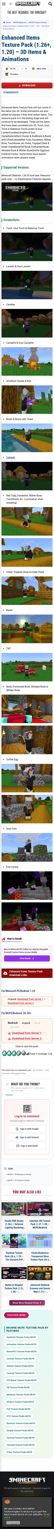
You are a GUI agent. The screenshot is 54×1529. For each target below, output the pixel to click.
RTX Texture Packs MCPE (19, 1416)
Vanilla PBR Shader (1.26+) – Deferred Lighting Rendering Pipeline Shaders (14, 1224)
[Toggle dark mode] (11, 4)
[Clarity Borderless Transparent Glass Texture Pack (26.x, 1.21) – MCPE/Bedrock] (39, 1241)
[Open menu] (4, 4)
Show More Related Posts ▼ (27, 1303)
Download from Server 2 (26, 1038)
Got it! (13, 1523)
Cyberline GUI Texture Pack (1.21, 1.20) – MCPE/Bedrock (39, 1224)
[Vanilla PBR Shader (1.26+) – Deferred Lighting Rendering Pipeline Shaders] (14, 1209)
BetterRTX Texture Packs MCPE (22, 1351)
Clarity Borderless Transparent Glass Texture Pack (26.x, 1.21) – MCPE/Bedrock (39, 1256)
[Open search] (50, 4)
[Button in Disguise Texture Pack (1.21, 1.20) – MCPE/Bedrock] (14, 1273)
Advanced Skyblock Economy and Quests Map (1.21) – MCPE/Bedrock (40, 1288)
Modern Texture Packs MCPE (20, 1402)
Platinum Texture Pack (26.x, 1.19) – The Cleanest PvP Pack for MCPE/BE (14, 1256)
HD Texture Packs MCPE (18, 1387)
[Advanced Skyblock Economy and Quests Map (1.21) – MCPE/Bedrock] (39, 1273)
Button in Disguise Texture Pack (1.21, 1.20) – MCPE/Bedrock (14, 1288)
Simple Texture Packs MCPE (20, 1430)
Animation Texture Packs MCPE (22, 1344)
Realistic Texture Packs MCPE (21, 1423)
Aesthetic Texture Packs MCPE (21, 1337)
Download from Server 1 (26, 1033)
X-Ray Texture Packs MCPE (19, 1452)
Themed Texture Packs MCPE (21, 1445)
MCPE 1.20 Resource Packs (19, 1174)
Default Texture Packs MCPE (20, 1366)
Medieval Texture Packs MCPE (21, 1394)
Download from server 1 (30, 999)
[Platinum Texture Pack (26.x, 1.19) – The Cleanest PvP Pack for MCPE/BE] (14, 1241)
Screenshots (10, 92)
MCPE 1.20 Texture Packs (19, 1180)
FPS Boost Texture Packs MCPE (22, 1380)
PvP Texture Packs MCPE (18, 1409)
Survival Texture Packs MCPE (20, 1438)
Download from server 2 (21, 1003)
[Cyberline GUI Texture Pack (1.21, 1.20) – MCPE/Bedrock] (39, 1209)
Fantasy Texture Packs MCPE (20, 1373)
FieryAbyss (14, 74)
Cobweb (10, 457)
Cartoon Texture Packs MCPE (20, 1358)
